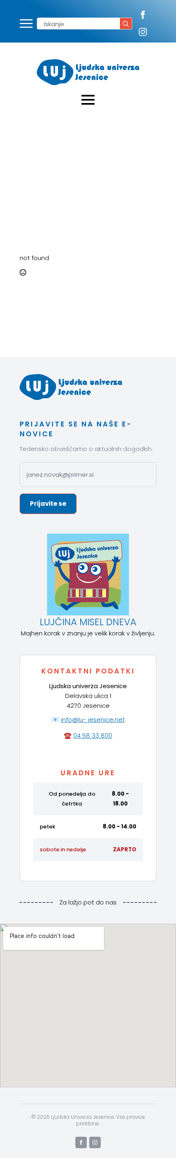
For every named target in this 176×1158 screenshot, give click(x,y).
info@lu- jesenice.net (93, 719)
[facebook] (142, 14)
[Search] (126, 24)
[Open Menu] (26, 23)
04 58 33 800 (92, 735)
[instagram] (142, 31)
